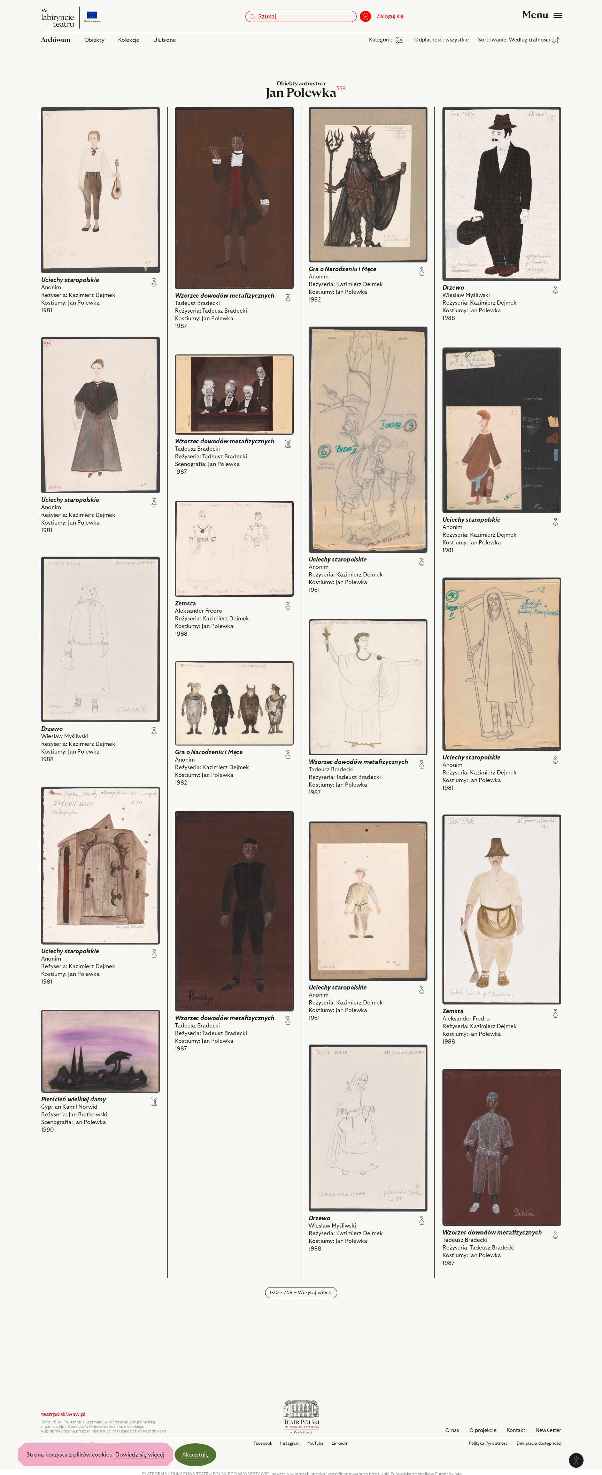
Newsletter (548, 1430)
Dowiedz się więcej (139, 1455)
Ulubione (164, 40)
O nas (452, 1430)
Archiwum (55, 40)
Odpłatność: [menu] (441, 40)
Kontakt (516, 1430)
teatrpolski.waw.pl (63, 1414)
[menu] (387, 40)
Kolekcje (128, 40)
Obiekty (94, 40)
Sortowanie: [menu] (514, 40)
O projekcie (482, 1430)
